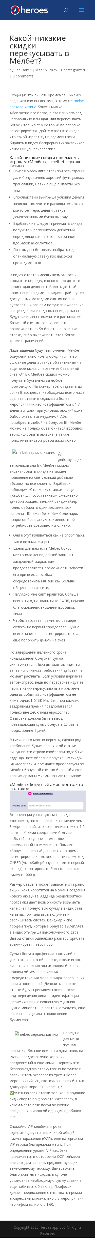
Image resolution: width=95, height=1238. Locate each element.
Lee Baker (22, 70)
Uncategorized (73, 70)
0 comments (23, 76)
